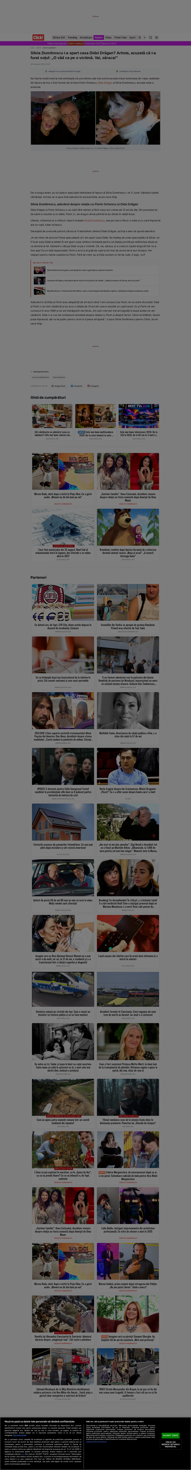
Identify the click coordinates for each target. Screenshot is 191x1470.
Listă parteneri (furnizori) (96, 1442)
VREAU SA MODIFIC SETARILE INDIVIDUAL (171, 1444)
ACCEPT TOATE (170, 1435)
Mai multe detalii (19, 1435)
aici (22, 1454)
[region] (95, 1443)
